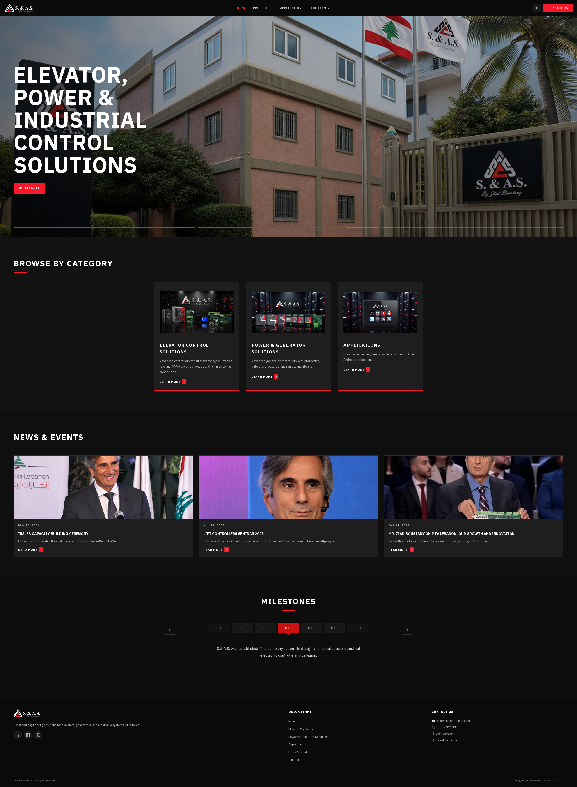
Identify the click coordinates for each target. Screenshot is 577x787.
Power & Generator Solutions (308, 737)
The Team (320, 8)
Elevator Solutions (300, 729)
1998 (311, 628)
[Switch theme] (537, 8)
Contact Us (558, 8)
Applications (292, 8)
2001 (334, 628)
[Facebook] (28, 735)
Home (241, 8)
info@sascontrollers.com (453, 721)
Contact (293, 760)
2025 (242, 628)
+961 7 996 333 (447, 727)
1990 (265, 628)
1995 (288, 628)
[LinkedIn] (18, 735)
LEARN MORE (172, 382)
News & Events (298, 752)
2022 (219, 628)
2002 (357, 628)
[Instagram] (38, 735)
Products (263, 8)
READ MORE (30, 550)
